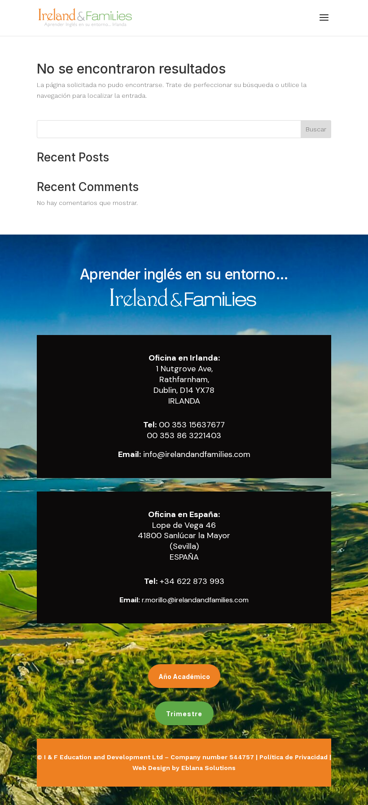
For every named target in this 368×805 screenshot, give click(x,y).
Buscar (316, 129)
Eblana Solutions (208, 767)
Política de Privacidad (293, 757)
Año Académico (184, 676)
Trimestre (184, 714)
